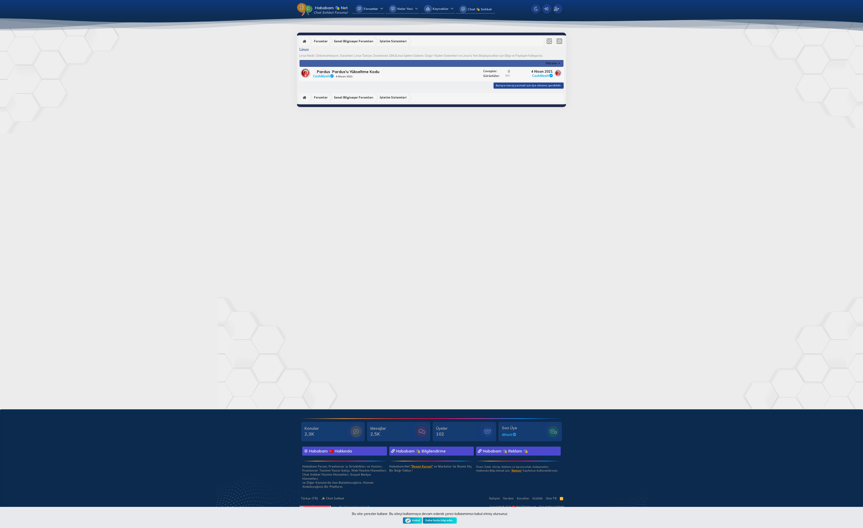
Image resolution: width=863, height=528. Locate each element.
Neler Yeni (405, 9)
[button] (382, 9)
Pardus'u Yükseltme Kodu (355, 71)
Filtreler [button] (551, 63)
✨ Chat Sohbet (332, 498)
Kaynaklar (441, 9)
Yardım (508, 498)
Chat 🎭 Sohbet (480, 9)
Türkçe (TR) (309, 498)
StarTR (551, 498)
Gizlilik (537, 498)
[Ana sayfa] (305, 41)
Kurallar (523, 498)
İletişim (494, 498)
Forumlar (371, 9)
